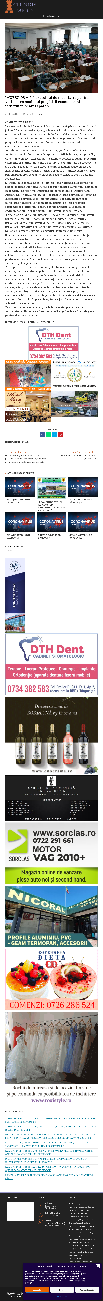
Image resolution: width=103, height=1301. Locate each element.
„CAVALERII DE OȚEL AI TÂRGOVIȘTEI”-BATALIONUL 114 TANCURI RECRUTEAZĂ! (51, 506)
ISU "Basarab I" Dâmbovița (87, 1239)
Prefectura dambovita (75, 1258)
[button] (98, 1266)
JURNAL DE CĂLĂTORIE (87, 1245)
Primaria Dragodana (75, 1261)
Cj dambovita (85, 1216)
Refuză (62, 1290)
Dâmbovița (90, 1226)
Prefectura (37, 114)
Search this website (15, 546)
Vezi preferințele (87, 1290)
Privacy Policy (62, 1296)
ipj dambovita (73, 1239)
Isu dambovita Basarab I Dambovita (79, 1242)
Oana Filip (84, 1255)
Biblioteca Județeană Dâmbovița (79, 1210)
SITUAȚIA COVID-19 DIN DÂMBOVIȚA (18, 501)
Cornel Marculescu (80, 1226)
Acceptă (37, 1290)
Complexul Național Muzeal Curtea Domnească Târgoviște (79, 1223)
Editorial (71, 1229)
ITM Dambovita (74, 1245)
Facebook (12, 1197)
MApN (26, 114)
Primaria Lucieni (87, 1261)
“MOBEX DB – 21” (18, 442)
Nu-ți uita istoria (74, 1255)
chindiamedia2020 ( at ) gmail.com (55, 1224)
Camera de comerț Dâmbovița (78, 1213)
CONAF (71, 1226)
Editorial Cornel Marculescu (84, 1229)
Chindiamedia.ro (74, 1216)
